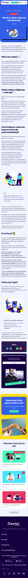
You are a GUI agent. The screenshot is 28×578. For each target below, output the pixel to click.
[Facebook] (19, 573)
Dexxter (24, 290)
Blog (8, 10)
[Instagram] (4, 573)
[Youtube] (24, 573)
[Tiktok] (9, 573)
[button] (25, 2)
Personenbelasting (16, 10)
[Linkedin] (14, 573)
